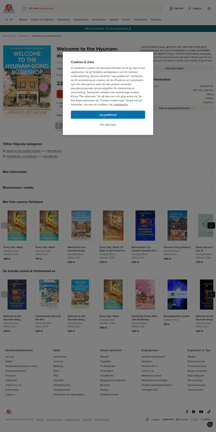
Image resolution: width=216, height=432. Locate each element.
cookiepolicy (120, 104)
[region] (108, 93)
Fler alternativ (108, 125)
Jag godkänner (108, 115)
